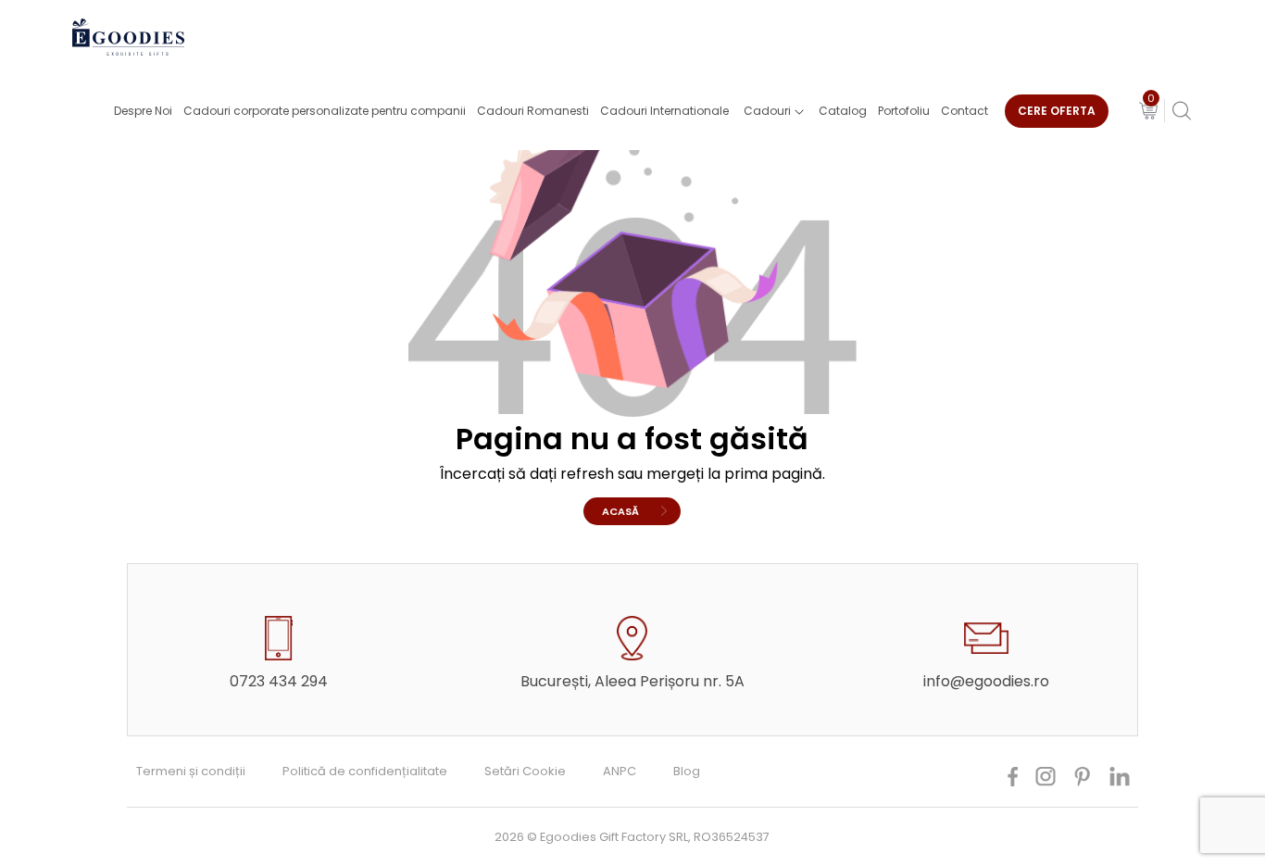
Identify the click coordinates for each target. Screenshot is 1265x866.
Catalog (843, 111)
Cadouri (767, 111)
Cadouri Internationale (664, 111)
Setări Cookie (525, 771)
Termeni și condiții (190, 771)
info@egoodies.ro (986, 681)
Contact (964, 111)
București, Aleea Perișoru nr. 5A (632, 681)
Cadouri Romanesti (533, 111)
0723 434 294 (279, 681)
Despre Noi (143, 111)
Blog (686, 771)
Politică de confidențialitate (364, 771)
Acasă (620, 511)
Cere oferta (1057, 111)
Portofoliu (904, 111)
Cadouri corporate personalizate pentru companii (324, 111)
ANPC (619, 771)
